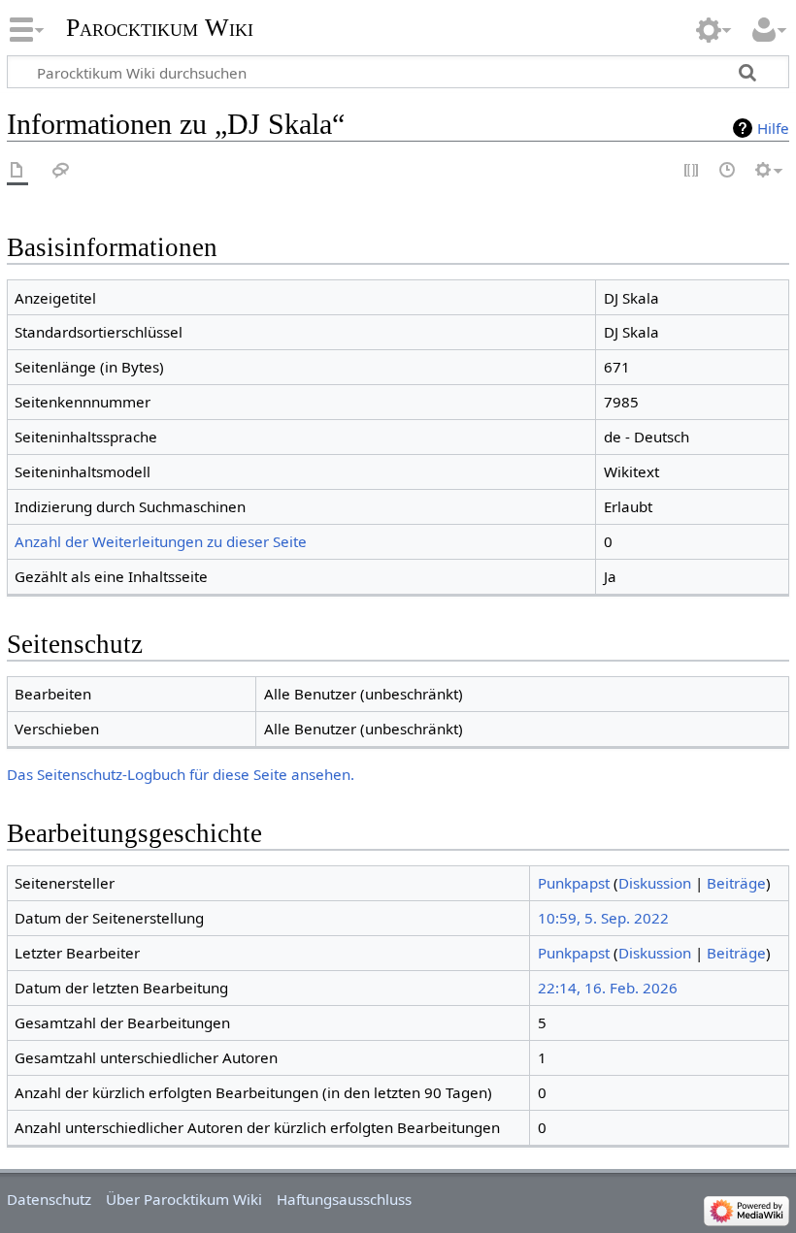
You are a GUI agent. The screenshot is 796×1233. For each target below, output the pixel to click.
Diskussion (654, 882)
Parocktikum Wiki (159, 26)
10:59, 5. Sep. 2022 (603, 917)
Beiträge (736, 882)
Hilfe (773, 128)
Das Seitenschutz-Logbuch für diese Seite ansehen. (180, 774)
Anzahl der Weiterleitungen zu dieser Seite (161, 541)
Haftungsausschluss (344, 1199)
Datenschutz (49, 1199)
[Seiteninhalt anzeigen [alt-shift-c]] (17, 171)
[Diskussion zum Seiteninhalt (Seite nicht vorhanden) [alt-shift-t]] (61, 171)
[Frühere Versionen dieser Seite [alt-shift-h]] (728, 171)
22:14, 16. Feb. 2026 (608, 987)
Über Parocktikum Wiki (184, 1199)
